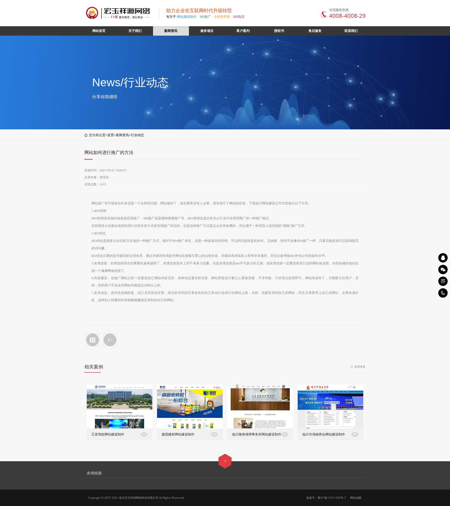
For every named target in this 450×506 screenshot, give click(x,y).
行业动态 (137, 135)
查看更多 (360, 367)
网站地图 (355, 498)
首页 (110, 135)
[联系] (443, 281)
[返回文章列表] (92, 339)
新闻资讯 (122, 135)
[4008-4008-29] (443, 293)
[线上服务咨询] (443, 257)
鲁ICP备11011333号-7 (332, 498)
